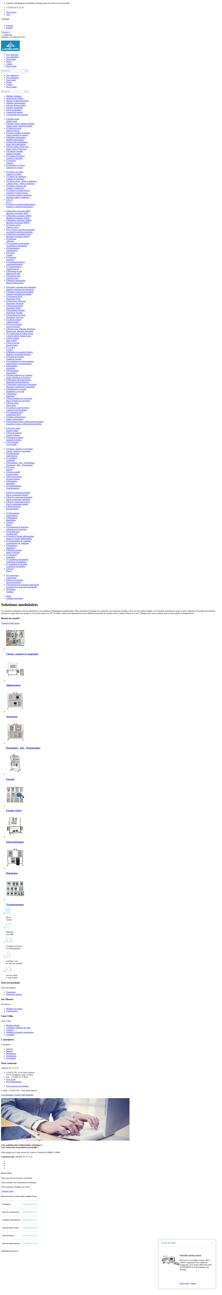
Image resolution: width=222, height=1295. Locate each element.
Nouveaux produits (14, 994)
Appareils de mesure (14, 112)
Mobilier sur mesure (14, 1009)
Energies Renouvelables (16, 105)
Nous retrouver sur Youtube (17, 1086)
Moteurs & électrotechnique (17, 101)
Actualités (10, 1035)
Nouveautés (11, 59)
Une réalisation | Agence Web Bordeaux (17, 1095)
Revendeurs (11, 1058)
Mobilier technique (13, 96)
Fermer (193, 1283)
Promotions (10, 992)
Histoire (9, 1051)
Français (9, 25)
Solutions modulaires (14, 108)
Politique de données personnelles (20, 1032)
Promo (9, 61)
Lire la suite (184, 1283)
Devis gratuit (11, 66)
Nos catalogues (12, 55)
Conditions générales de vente (18, 1028)
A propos (10, 1030)
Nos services (11, 12)
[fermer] (211, 1243)
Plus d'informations (14, 1082)
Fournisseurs (11, 1056)
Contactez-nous (7, 1191)
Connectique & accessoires (17, 114)
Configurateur (11, 1011)
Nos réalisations (12, 57)
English (9, 28)
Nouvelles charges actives (190, 1255)
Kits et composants (13, 110)
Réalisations (11, 1053)
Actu (8, 14)
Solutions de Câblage (14, 98)
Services (9, 1049)
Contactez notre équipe (10, 623)
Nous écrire (11, 1079)
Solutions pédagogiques (15, 103)
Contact (9, 64)
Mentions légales (13, 1025)
